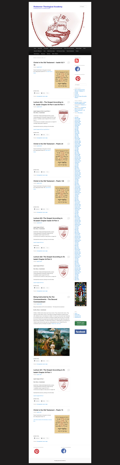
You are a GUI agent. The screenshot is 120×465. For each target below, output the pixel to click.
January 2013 (77, 266)
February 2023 (77, 118)
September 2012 (78, 271)
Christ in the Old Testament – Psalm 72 (48, 410)
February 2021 (77, 138)
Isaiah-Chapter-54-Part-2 (39, 282)
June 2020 (77, 149)
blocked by (81, 324)
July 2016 (76, 211)
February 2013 (77, 265)
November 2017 (78, 190)
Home (35, 48)
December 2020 (78, 141)
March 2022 (77, 131)
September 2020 (78, 145)
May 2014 (76, 245)
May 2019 (76, 166)
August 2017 (77, 194)
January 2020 (77, 155)
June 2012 (77, 275)
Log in (76, 313)
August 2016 (77, 209)
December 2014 (78, 236)
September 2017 (78, 192)
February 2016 (77, 217)
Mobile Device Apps (51, 51)
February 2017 (77, 201)
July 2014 (76, 242)
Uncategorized (39, 96)
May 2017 (76, 198)
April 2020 (77, 151)
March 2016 (77, 216)
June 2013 (77, 260)
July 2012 (76, 274)
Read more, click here (56, 323)
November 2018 (78, 174)
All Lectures (46, 48)
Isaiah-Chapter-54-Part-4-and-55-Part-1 (42, 129)
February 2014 (77, 249)
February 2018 (77, 186)
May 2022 (76, 129)
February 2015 (77, 233)
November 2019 (78, 158)
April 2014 (77, 246)
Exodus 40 (77, 95)
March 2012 (77, 279)
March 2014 (77, 248)
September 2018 (78, 176)
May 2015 (76, 229)
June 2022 (77, 127)
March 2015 (77, 232)
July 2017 (76, 195)
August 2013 (77, 257)
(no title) (76, 92)
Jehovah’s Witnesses (38, 51)
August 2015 (77, 225)
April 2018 (77, 183)
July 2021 (76, 134)
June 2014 (77, 244)
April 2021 (77, 135)
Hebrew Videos (78, 48)
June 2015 (77, 228)
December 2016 (78, 204)
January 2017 (77, 203)
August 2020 (77, 146)
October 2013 (77, 254)
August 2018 (77, 178)
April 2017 (77, 199)
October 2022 (77, 122)
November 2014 (78, 237)
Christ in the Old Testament (69, 48)
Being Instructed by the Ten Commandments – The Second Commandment (45, 299)
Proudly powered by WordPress (60, 460)
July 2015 (76, 227)
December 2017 (78, 188)
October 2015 (77, 223)
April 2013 (77, 262)
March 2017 (77, 200)
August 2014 (77, 241)
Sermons (48, 53)
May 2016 (76, 213)
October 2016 (77, 207)
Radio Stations (36, 53)
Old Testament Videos (61, 51)
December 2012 (78, 268)
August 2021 (77, 133)
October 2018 (77, 175)
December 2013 (78, 252)
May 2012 (76, 277)
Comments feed (78, 316)
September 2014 (78, 240)
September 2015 (78, 224)
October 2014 (77, 238)
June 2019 (77, 165)
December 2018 (78, 172)
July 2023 (76, 117)
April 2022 (77, 130)
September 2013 (78, 256)
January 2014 (77, 250)
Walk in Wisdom (55, 53)
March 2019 (77, 168)
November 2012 (78, 269)
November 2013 (78, 253)
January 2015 (77, 234)
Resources (43, 53)
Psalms (77, 51)
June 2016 (77, 212)
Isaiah (84, 48)
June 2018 (77, 180)
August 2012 (77, 273)
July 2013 (76, 258)
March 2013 (77, 264)
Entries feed (77, 314)
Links (45, 51)
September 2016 (78, 208)
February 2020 (77, 154)
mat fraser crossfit (78, 102)
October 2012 (77, 270)
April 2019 (77, 167)
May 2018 (76, 182)
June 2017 (77, 196)
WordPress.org (78, 317)
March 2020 (77, 153)
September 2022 (78, 124)
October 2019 (77, 159)
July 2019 (76, 163)
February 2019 (77, 170)
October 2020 (77, 143)
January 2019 (77, 171)
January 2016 (77, 219)
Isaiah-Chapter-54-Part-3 (39, 242)
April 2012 (77, 278)
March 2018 (77, 184)
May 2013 (76, 261)
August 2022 (77, 125)
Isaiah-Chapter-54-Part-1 (39, 395)
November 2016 (78, 205)
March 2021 (77, 137)
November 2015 (78, 221)
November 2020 (78, 142)
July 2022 (76, 126)
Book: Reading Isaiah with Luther (56, 48)
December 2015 (78, 220)
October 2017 (77, 191)
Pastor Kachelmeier (70, 51)
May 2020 (76, 150)
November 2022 (78, 121)
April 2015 (77, 231)
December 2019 (78, 157)
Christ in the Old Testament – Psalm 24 (48, 144)
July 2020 (76, 147)
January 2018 (77, 187)
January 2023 (77, 120)
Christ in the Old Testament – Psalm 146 (49, 181)
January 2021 (77, 139)
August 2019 (77, 162)
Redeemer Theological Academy (48, 6)
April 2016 (77, 215)
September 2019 (78, 161)
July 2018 (76, 179)
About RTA (40, 48)
